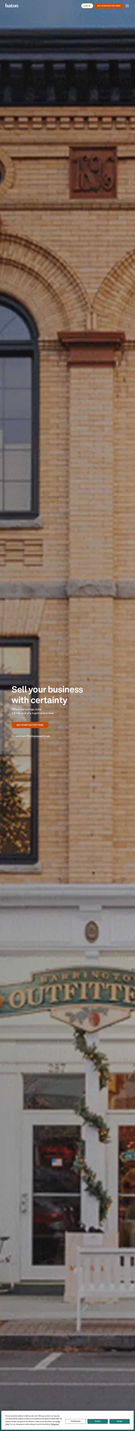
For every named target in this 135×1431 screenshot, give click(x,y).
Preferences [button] (55, 1424)
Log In (87, 6)
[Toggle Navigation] (127, 5)
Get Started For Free (108, 6)
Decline (97, 1421)
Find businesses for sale (39, 736)
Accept (119, 1421)
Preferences (76, 1421)
